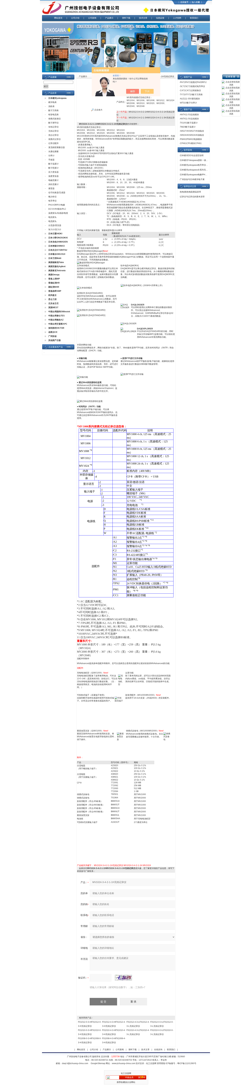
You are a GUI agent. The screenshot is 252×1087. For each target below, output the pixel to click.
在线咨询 (158, 1049)
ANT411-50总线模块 (189, 118)
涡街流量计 (53, 184)
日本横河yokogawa (57, 98)
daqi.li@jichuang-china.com (75, 1063)
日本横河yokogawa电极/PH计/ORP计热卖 (199, 174)
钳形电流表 (53, 114)
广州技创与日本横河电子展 (192, 179)
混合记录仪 (53, 135)
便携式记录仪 (54, 139)
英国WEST (53, 307)
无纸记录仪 (53, 131)
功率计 (51, 155)
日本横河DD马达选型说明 (191, 155)
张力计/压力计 (54, 229)
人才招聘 (177, 18)
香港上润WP (54, 279)
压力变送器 (53, 172)
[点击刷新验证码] (123, 978)
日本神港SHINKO (56, 246)
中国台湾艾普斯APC (57, 324)
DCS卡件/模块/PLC (57, 209)
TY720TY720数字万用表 (191, 94)
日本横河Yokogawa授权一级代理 (195, 160)
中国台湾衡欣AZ (55, 320)
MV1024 (147, 865)
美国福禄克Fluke (56, 262)
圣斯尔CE (52, 332)
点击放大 (98, 110)
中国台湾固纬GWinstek (59, 311)
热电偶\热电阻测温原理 (190, 192)
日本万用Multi (54, 258)
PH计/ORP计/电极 (56, 205)
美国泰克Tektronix (57, 270)
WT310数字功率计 (188, 103)
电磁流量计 (53, 180)
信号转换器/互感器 (56, 192)
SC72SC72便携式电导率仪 (192, 86)
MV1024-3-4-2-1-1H (133, 865)
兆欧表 (51, 106)
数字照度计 (53, 168)
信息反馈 (160, 18)
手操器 (51, 160)
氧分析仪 (52, 196)
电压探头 (52, 217)
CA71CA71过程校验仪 (190, 90)
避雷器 (51, 188)
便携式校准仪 (54, 118)
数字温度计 (53, 164)
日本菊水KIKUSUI (56, 254)
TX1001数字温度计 (189, 123)
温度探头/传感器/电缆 (58, 213)
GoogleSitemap (98, 1063)
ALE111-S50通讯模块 (190, 98)
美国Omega (53, 274)
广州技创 (52, 336)
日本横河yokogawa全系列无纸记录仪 (197, 170)
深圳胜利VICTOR (56, 328)
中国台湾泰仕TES (56, 316)
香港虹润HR (54, 283)
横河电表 (52, 102)
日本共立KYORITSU (57, 250)
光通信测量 (53, 151)
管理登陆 (161, 1063)
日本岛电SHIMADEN (58, 242)
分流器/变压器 (54, 225)
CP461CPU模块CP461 (191, 143)
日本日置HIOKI (55, 233)
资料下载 (126, 18)
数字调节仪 (53, 123)
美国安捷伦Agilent (56, 266)
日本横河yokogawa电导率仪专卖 (195, 165)
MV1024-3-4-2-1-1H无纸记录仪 (108, 865)
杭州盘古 (52, 295)
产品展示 (109, 18)
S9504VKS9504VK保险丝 (192, 135)
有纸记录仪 (53, 127)
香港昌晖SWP (54, 291)
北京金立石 (53, 303)
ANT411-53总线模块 (189, 114)
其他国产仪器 (54, 340)
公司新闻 (92, 18)
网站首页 (58, 18)
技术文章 (143, 18)
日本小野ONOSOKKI (58, 238)
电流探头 (52, 221)
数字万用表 (53, 110)
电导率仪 (52, 201)
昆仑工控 (52, 299)
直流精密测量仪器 (56, 147)
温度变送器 (53, 176)
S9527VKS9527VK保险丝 (192, 131)
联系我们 (194, 18)
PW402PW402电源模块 (191, 139)
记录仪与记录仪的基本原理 (192, 196)
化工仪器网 (151, 1063)
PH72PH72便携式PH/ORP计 (193, 82)
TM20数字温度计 (188, 127)
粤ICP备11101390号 (186, 1063)
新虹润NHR (53, 287)
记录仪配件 (53, 143)
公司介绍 (75, 18)
